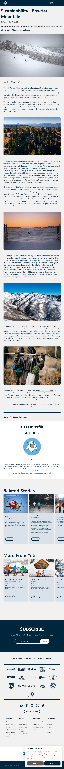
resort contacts (23, 727)
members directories (38, 727)
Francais (49, 727)
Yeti (32, 459)
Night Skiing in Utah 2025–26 (38, 515)
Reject (35, 763)
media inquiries (23, 724)
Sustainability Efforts (24, 734)
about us (8, 722)
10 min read (10, 596)
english (48, 722)
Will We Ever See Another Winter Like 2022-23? (41, 580)
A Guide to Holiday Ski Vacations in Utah (14, 515)
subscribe (45, 641)
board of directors (10, 724)
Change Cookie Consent (12, 765)
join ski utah (36, 724)
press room (22, 722)
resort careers (9, 727)
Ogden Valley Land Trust (44, 390)
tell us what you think (32, 711)
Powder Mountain (23, 102)
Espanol (48, 732)
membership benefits (38, 722)
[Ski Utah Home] (9, 3)
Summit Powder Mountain (40, 166)
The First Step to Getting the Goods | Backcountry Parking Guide (15, 580)
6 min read (35, 539)
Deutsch (49, 729)
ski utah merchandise (11, 729)
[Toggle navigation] (58, 3)
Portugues (49, 724)
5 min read (35, 596)
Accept (52, 763)
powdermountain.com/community (20, 407)
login (34, 729)
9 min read (9, 539)
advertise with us (10, 732)
